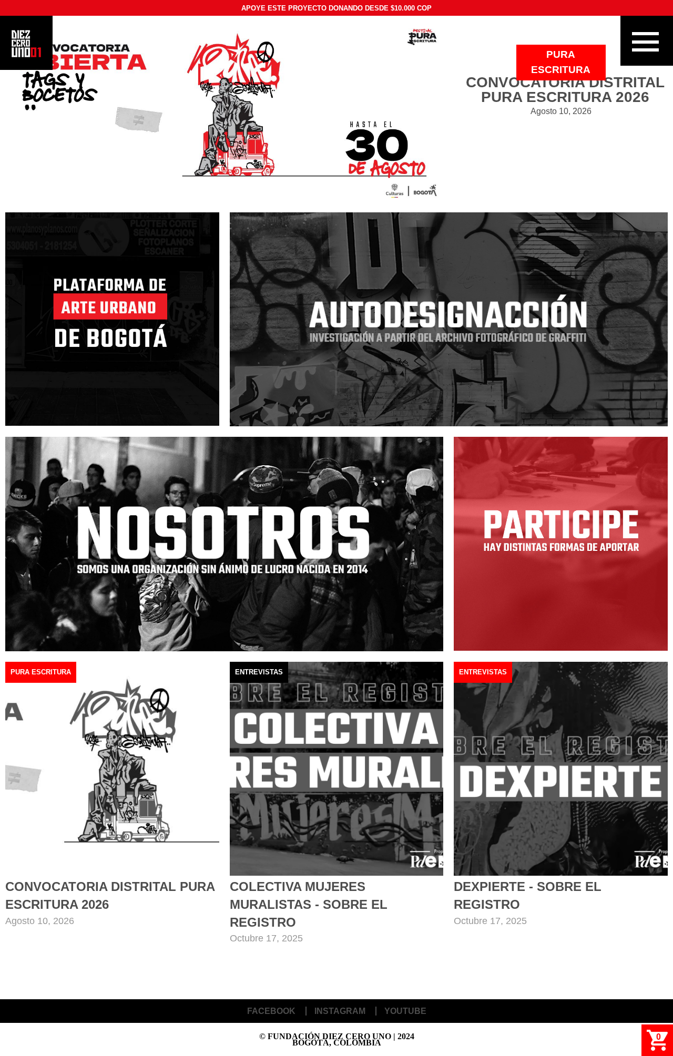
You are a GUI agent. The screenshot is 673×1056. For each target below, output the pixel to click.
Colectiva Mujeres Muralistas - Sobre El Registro (309, 904)
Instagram (339, 1011)
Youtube (405, 1011)
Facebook (271, 1011)
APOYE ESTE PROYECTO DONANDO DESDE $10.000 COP (336, 8)
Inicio (26, 43)
